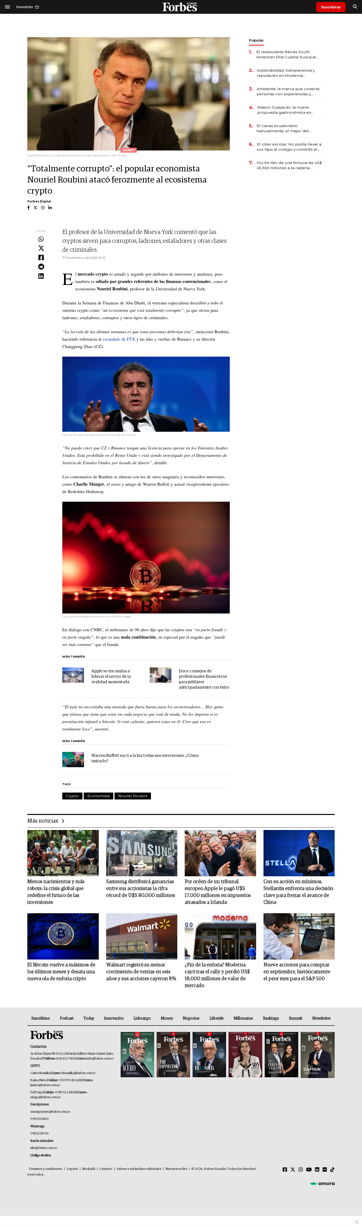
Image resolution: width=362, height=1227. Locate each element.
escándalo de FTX (119, 339)
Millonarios (243, 1018)
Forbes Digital (39, 201)
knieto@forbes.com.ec (45, 1085)
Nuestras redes (176, 1169)
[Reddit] (41, 267)
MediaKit (88, 1169)
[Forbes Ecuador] (181, 6)
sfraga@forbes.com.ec (45, 1097)
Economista (98, 796)
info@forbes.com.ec (100, 1058)
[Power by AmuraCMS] (322, 1183)
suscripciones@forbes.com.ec (50, 1111)
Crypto (72, 796)
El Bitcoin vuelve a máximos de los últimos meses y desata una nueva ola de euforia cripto (61, 971)
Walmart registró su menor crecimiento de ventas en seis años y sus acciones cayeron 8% (141, 971)
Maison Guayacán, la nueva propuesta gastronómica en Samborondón (284, 110)
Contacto (105, 1169)
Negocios (191, 1018)
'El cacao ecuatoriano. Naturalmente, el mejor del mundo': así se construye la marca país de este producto (289, 128)
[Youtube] (309, 1170)
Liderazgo (142, 1018)
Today (88, 1018)
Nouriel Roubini (132, 796)
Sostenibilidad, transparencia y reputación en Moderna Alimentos (286, 73)
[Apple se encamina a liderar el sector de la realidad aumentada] (73, 675)
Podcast (66, 1018)
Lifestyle (217, 1018)
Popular (256, 40)
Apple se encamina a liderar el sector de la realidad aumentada (111, 676)
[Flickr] (325, 1170)
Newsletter (321, 1018)
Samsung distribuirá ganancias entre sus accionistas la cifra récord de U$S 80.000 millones (140, 888)
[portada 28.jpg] (245, 1055)
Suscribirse (331, 7)
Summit (295, 1018)
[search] (355, 7)
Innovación (113, 1018)
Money (167, 1018)
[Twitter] (41, 248)
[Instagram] (300, 1170)
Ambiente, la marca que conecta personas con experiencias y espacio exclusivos (288, 91)
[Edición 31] (137, 1055)
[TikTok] (332, 1170)
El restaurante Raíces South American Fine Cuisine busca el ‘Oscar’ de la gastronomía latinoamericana (286, 55)
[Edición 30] (173, 1055)
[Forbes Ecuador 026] (317, 1055)
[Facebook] (41, 258)
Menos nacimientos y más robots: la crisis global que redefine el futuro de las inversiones (55, 892)
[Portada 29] (209, 1055)
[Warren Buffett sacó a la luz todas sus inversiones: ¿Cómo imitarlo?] (73, 759)
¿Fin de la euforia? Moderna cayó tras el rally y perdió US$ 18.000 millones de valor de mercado (217, 975)
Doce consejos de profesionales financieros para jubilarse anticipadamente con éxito (204, 679)
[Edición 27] (281, 1055)
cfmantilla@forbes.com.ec (78, 1073)
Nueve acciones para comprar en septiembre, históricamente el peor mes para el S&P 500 (296, 971)
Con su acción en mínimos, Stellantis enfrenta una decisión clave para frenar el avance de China (298, 892)
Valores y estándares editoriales (138, 1169)
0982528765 (39, 1133)
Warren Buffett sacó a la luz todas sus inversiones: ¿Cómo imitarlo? (145, 758)
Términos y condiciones (45, 1169)
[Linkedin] (41, 276)
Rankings (271, 1018)
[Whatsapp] (41, 239)
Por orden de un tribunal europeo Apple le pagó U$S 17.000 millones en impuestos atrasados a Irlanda (218, 892)
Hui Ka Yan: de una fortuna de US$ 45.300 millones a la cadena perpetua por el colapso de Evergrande (289, 165)
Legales (72, 1169)
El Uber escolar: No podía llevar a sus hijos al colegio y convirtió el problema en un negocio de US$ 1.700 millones (289, 147)
